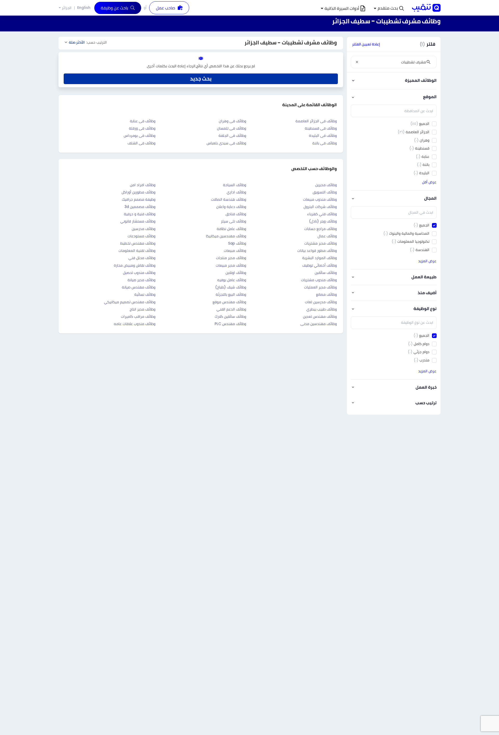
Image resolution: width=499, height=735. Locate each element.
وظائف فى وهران (232, 121)
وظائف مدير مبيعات (231, 265)
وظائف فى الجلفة (232, 135)
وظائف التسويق (325, 192)
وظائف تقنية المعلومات (137, 250)
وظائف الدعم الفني (231, 309)
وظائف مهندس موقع (229, 302)
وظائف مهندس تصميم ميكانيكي (129, 302)
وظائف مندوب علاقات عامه (134, 323)
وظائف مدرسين (143, 228)
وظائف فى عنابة (142, 121)
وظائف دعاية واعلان (231, 206)
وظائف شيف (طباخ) (230, 287)
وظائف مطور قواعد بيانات (317, 250)
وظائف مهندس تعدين (320, 316)
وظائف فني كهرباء (322, 214)
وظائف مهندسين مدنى (318, 323)
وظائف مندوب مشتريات (319, 279)
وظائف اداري (236, 192)
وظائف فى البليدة (323, 135)
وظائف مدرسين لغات (321, 302)
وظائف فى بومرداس (139, 135)
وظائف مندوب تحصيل (139, 272)
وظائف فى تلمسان (231, 128)
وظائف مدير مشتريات (320, 243)
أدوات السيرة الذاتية (342, 8)
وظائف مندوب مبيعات (320, 199)
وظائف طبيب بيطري (321, 309)
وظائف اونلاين (236, 272)
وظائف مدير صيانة (141, 279)
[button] (389, 8)
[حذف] (356, 62)
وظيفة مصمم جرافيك (138, 199)
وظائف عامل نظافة (231, 228)
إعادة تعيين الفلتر (366, 44)
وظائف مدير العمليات (320, 287)
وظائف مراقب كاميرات (138, 316)
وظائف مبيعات (235, 250)
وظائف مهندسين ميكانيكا (226, 236)
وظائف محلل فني (141, 257)
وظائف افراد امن (142, 184)
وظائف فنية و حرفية (139, 214)
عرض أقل (429, 182)
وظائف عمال (327, 236)
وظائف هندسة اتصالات (228, 199)
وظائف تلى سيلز (233, 221)
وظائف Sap (237, 243)
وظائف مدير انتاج (142, 309)
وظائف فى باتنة (324, 143)
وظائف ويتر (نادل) (323, 221)
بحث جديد (201, 78)
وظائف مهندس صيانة (138, 287)
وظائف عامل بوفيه (231, 279)
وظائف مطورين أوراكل (138, 192)
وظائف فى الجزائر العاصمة (316, 121)
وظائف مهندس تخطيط (137, 243)
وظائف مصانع (326, 294)
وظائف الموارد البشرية (319, 257)
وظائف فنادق (236, 214)
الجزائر (66, 7)
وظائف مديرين (326, 184)
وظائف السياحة (234, 184)
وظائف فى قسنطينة (321, 128)
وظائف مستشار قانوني (137, 221)
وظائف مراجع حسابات (320, 228)
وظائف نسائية (144, 294)
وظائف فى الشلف (141, 143)
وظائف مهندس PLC (230, 323)
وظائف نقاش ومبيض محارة (134, 265)
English (83, 7)
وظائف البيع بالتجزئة (231, 294)
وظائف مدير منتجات (231, 257)
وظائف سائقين (326, 272)
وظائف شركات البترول (320, 206)
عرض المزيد (427, 261)
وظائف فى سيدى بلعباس (226, 143)
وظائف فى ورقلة (142, 128)
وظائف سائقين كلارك (230, 316)
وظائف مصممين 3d (139, 206)
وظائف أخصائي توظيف (319, 265)
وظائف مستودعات (141, 236)
